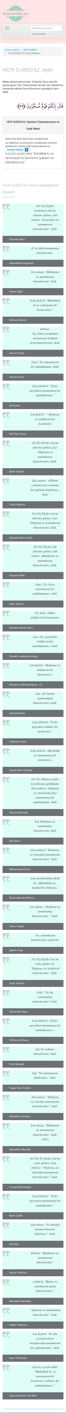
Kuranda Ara (39, 34)
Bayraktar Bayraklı (20, 1149)
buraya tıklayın (15, 149)
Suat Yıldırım (17, 983)
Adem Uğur (16, 291)
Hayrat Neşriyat (18, 812)
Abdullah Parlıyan (19, 1116)
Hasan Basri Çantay (20, 770)
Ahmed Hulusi (17, 320)
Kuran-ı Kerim (12, 50)
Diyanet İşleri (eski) (20, 537)
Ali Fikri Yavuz (17, 433)
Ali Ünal (13, 1244)
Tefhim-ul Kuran (19, 1040)
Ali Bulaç (14, 405)
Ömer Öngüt (16, 926)
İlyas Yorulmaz (18, 1358)
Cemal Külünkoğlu (20, 1187)
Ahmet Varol (16, 377)
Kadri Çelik (15, 1215)
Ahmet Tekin (17, 353)
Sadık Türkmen (18, 1324)
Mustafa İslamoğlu (20, 1301)
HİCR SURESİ (30, 50)
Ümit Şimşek (16, 1064)
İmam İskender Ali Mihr (23, 1395)
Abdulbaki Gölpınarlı (21, 263)
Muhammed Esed (19, 869)
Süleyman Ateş (18, 1011)
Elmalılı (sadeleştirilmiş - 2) (25, 684)
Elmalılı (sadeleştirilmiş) (23, 656)
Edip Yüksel (16, 603)
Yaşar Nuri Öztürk (20, 1088)
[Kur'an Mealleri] (16, 13)
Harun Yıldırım (17, 1272)
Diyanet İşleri (17, 239)
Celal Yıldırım (17, 504)
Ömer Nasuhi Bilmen (21, 897)
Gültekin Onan (17, 741)
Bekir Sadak (16, 471)
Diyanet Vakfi (17, 575)
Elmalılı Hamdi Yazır (21, 627)
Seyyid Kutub (17, 713)
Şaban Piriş (16, 950)
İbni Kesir (14, 841)
